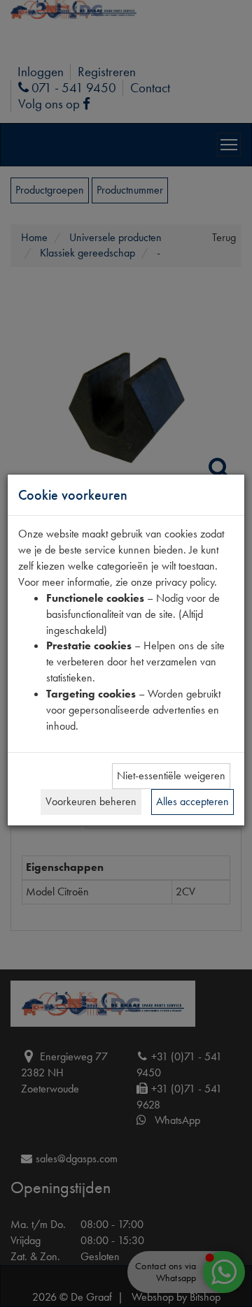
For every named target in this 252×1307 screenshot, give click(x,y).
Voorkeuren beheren (91, 801)
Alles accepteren (192, 801)
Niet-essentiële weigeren (171, 775)
